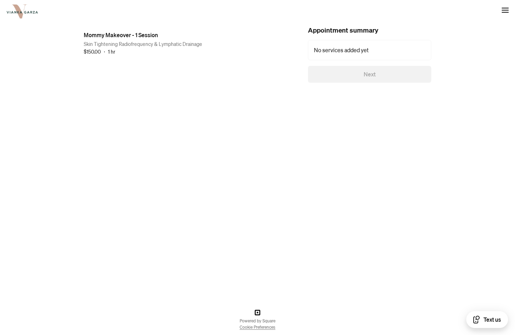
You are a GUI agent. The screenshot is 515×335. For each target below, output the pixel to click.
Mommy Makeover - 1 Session (121, 35)
